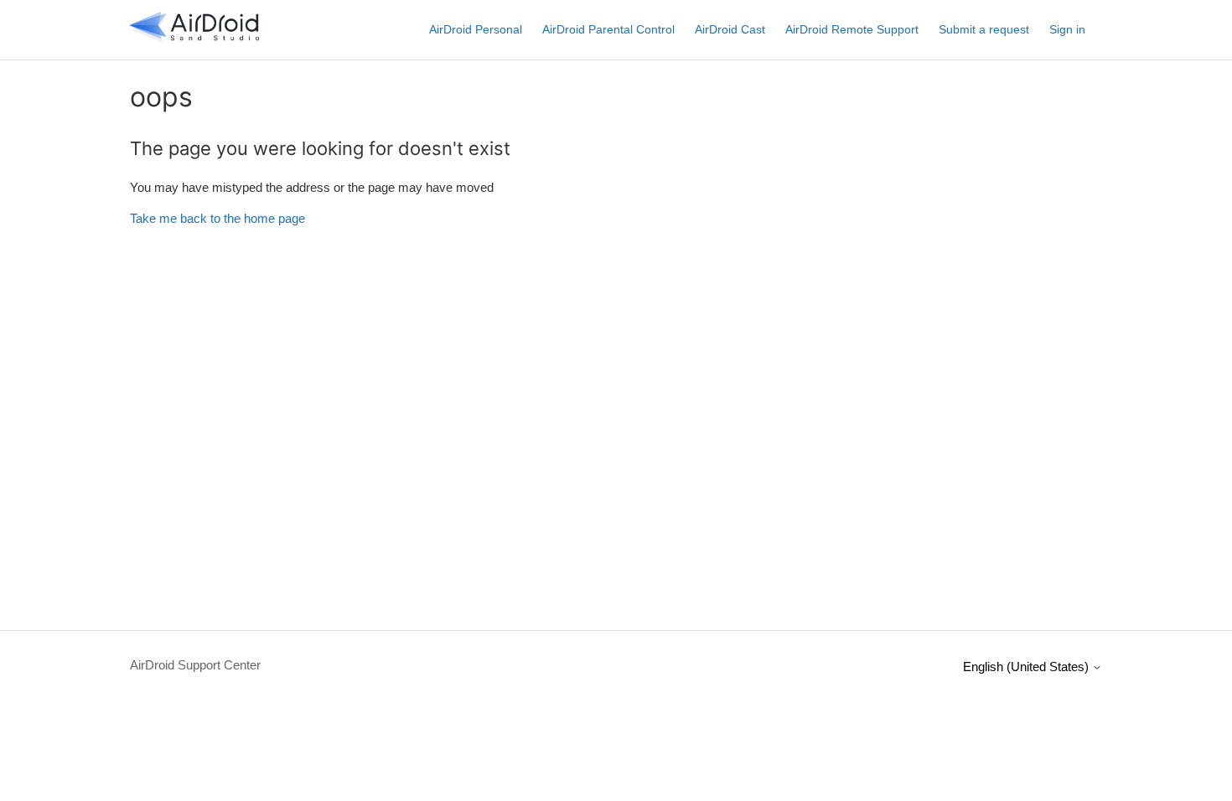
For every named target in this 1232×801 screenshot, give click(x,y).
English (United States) (1027, 666)
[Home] (194, 38)
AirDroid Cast (730, 29)
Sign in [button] (1067, 29)
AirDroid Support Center (195, 665)
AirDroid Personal (475, 29)
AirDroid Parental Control (608, 29)
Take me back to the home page (217, 218)
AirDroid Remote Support (852, 29)
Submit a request (984, 29)
